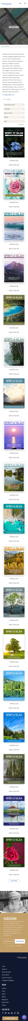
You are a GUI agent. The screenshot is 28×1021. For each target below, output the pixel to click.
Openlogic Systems (19, 964)
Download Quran (6, 972)
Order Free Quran (7, 977)
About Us (4, 969)
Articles (4, 988)
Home (2, 46)
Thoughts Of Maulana (8, 980)
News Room (5, 1002)
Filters (7, 99)
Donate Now (10, 1018)
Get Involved (5, 975)
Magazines (5, 999)
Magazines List (9, 95)
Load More (14, 880)
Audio (3, 991)
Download (14, 160)
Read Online (14, 165)
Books (3, 994)
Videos (4, 1005)
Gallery (4, 997)
